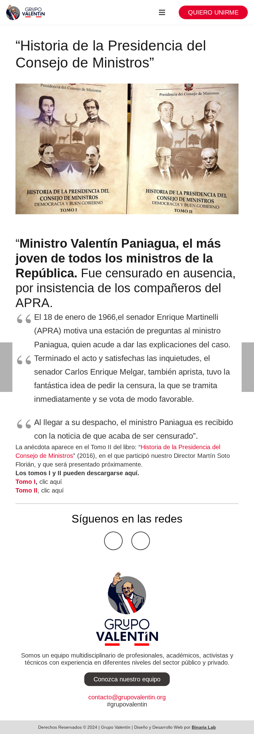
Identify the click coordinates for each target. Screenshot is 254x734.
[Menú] (162, 12)
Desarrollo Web (167, 727)
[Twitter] (140, 541)
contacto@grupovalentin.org (127, 697)
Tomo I (25, 481)
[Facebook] (113, 541)
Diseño (141, 727)
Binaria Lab (204, 727)
